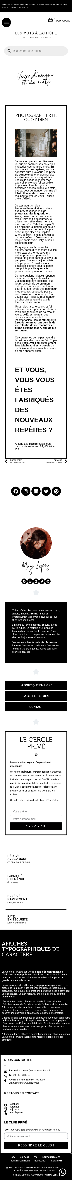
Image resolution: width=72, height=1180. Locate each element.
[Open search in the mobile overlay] (36, 51)
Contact (24, 1157)
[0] (50, 20)
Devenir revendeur (20, 1161)
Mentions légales (51, 1157)
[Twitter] (42, 581)
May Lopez (53, 1175)
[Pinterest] (48, 581)
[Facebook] (24, 581)
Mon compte (63, 20)
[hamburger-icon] (6, 22)
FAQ (35, 1157)
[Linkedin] (36, 581)
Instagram (56, 1161)
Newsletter (40, 1161)
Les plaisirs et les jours (38, 443)
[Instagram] (30, 581)
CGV (13, 1157)
